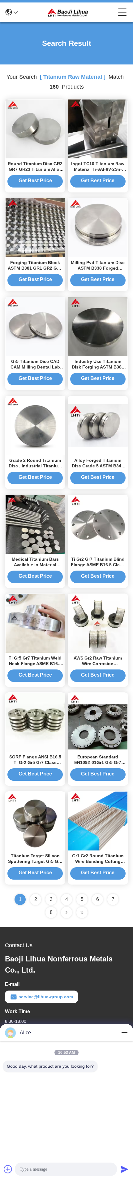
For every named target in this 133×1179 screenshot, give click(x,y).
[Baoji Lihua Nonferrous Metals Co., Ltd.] (68, 12)
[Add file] (8, 1169)
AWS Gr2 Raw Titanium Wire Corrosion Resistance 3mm (98, 664)
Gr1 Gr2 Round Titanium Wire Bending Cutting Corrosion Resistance (97, 861)
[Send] (124, 1169)
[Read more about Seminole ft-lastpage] (82, 912)
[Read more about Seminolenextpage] (66, 912)
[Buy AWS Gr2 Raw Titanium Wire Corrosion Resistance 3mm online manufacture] (97, 622)
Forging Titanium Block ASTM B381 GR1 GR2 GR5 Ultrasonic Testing (35, 268)
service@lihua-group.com (46, 996)
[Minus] (124, 1032)
